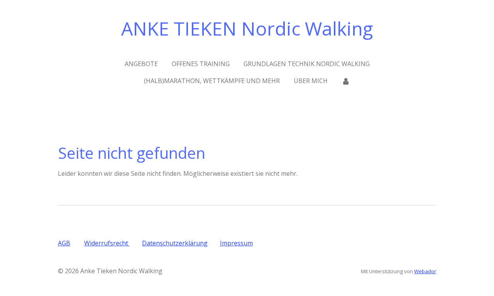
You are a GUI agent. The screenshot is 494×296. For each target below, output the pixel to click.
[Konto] (346, 80)
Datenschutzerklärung (175, 243)
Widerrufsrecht (107, 243)
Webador (425, 271)
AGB (64, 243)
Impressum (236, 243)
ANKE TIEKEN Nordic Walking (247, 28)
